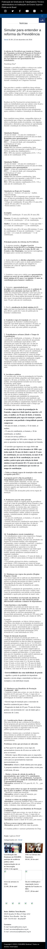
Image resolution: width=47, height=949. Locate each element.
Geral (6, 40)
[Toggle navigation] (42, 15)
